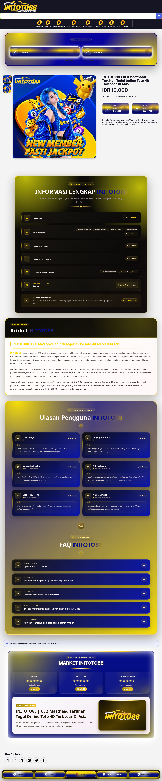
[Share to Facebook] (15, 760)
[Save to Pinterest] (29, 760)
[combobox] (78, 16)
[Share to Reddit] (36, 760)
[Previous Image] (15, 117)
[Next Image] (94, 117)
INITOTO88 (15, 353)
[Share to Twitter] (8, 760)
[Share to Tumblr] (43, 760)
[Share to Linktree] (22, 760)
